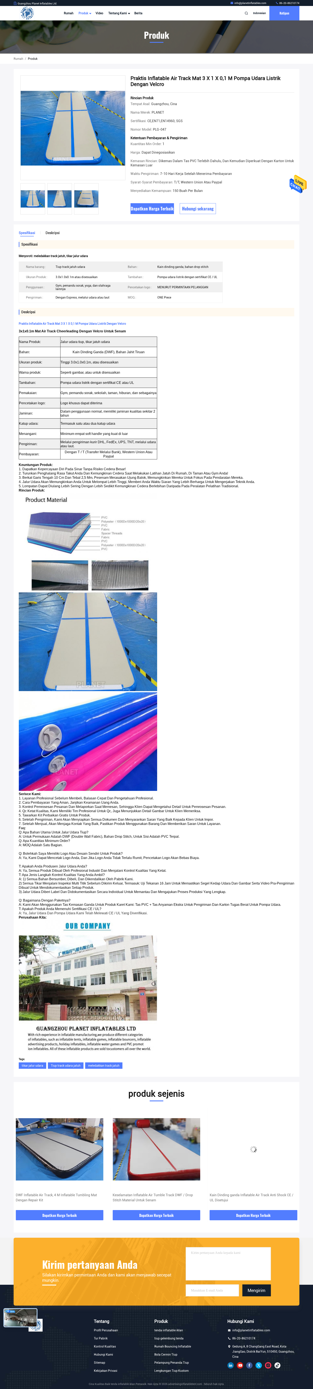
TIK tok (277, 1365)
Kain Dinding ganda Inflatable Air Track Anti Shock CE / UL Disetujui (154, 1197)
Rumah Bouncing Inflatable (172, 1346)
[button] (21, 1159)
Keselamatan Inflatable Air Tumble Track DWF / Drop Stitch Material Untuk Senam (56, 1197)
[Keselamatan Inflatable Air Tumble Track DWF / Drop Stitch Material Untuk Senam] (59, 1149)
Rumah (68, 13)
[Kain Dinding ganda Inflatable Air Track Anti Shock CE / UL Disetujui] (156, 1149)
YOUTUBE (240, 1365)
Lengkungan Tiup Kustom (171, 1370)
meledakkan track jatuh (103, 1065)
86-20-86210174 (289, 3)
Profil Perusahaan (106, 1330)
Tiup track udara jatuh (65, 1065)
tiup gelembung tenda (169, 1338)
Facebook (249, 1365)
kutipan (284, 13)
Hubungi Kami (103, 1354)
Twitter (259, 1365)
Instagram (268, 1365)
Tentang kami (118, 13)
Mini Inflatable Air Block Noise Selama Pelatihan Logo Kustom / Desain (250, 1197)
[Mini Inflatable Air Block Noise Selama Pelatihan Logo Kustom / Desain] (253, 1149)
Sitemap (99, 1362)
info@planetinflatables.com (250, 3)
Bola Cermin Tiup (165, 1354)
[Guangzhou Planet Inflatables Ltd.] (27, 13)
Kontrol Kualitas (105, 1346)
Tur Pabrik (101, 1338)
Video (99, 13)
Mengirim (256, 1290)
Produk (84, 13)
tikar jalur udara (32, 1065)
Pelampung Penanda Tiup (171, 1362)
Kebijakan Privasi (105, 1370)
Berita (138, 13)
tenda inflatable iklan (168, 1330)
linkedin (230, 1365)
